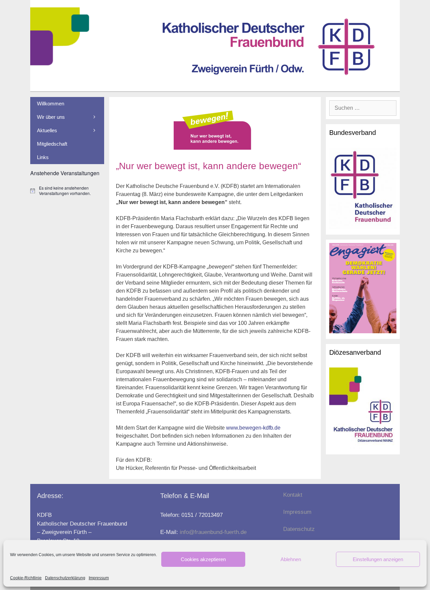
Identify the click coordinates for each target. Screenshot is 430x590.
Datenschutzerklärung (65, 578)
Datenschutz (299, 529)
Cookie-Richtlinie (26, 578)
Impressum (99, 578)
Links (43, 157)
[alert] (67, 190)
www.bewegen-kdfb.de (253, 428)
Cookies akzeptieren (203, 559)
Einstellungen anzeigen (378, 559)
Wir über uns (51, 117)
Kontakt (292, 495)
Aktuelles (47, 130)
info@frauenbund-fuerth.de (213, 532)
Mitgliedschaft (52, 144)
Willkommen (50, 103)
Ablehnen (291, 559)
